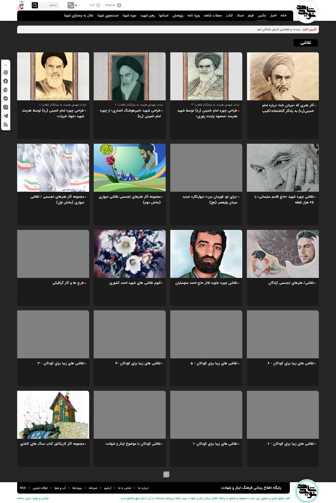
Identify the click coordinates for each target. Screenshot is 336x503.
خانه (283, 15)
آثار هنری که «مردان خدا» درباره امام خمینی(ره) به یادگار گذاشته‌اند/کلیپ (288, 108)
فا (76, 5)
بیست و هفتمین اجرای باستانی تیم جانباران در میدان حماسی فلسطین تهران (253, 29)
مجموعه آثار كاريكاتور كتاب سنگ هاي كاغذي (52, 444)
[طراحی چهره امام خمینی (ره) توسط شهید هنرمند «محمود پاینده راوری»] (206, 76)
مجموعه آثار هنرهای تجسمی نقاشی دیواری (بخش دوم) (130, 199)
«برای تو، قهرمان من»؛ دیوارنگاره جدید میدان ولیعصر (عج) (210, 199)
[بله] (6, 98)
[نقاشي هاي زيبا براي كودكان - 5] (206, 334)
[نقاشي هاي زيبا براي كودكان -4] (130, 334)
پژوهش (177, 15)
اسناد (240, 15)
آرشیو (107, 488)
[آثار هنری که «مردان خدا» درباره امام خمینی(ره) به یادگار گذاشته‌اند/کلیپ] (283, 76)
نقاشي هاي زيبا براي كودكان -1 (215, 444)
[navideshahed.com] (307, 11)
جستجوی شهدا (107, 15)
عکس (262, 15)
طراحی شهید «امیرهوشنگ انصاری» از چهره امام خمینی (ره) (130, 113)
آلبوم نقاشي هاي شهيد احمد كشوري (135, 283)
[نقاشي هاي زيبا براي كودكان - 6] (283, 334)
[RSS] (6, 124)
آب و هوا (60, 488)
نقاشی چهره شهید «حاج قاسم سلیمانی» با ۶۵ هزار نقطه (284, 199)
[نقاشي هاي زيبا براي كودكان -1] (206, 415)
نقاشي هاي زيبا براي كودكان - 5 (214, 363)
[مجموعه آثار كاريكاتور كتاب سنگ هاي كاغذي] (53, 415)
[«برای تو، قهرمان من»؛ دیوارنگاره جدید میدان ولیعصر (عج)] (206, 168)
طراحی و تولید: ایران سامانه (33, 498)
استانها (163, 15)
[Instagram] (6, 107)
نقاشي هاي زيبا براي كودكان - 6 (291, 363)
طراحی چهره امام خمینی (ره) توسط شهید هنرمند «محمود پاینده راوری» (207, 113)
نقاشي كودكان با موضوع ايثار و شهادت (133, 444)
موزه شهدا (129, 15)
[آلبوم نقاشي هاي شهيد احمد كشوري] (130, 254)
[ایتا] (6, 90)
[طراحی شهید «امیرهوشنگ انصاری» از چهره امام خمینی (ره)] (130, 76)
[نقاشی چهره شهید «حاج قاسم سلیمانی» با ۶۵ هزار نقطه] (283, 168)
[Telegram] (6, 116)
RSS (23, 488)
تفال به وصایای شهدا (78, 15)
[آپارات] (6, 72)
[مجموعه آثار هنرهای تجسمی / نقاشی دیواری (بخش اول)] (53, 168)
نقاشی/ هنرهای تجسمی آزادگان (291, 283)
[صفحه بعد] (166, 474)
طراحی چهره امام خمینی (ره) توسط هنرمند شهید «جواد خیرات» (53, 113)
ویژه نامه (193, 15)
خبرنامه (93, 488)
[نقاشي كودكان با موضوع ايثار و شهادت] (130, 415)
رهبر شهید (148, 15)
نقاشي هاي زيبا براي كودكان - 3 (60, 363)
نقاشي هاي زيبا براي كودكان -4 (138, 363)
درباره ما (143, 488)
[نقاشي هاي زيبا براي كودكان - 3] (53, 334)
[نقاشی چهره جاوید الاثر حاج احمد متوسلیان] (206, 254)
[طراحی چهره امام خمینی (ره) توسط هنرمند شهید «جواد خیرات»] (53, 76)
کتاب (229, 15)
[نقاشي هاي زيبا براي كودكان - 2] (283, 415)
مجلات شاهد (213, 15)
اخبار (273, 15)
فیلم (251, 15)
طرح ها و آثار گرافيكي (68, 283)
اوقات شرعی (40, 488)
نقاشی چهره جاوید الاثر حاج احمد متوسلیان (206, 283)
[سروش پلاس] (6, 81)
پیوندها (77, 488)
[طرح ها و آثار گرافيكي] (53, 254)
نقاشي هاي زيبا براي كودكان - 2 (291, 444)
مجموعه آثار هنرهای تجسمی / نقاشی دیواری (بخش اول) (57, 199)
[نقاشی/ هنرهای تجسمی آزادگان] (283, 254)
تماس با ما (124, 488)
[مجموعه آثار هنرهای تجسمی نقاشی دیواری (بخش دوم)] (130, 168)
